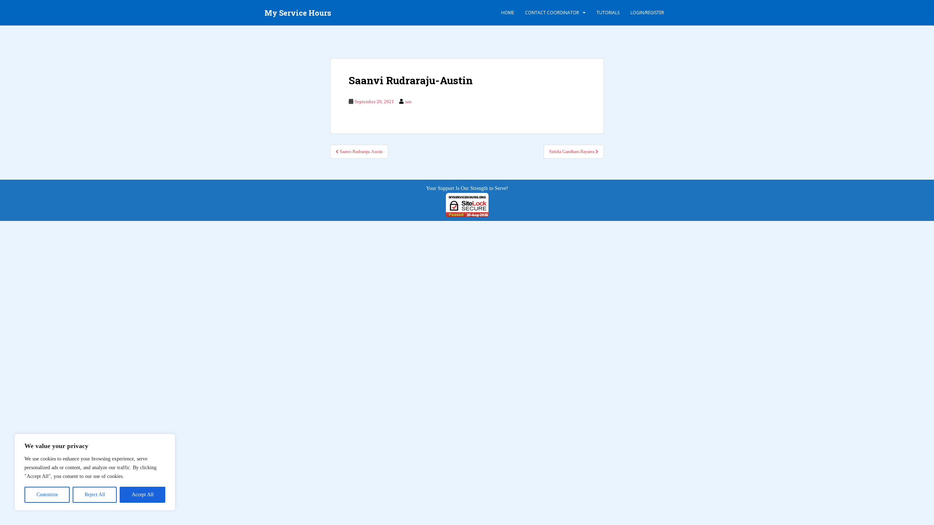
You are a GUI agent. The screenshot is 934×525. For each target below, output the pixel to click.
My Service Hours (298, 13)
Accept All (143, 494)
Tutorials (608, 12)
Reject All (95, 494)
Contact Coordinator (552, 12)
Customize (47, 494)
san (408, 101)
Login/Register (647, 12)
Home (507, 12)
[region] (95, 472)
